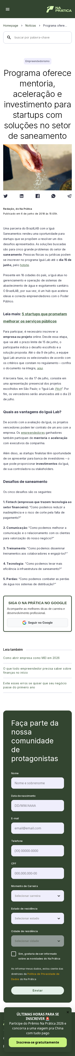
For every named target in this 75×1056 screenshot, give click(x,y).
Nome (15, 773)
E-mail (15, 818)
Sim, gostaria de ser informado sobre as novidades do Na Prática (39, 956)
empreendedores (33, 432)
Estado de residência (24, 908)
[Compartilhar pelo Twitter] (5, 196)
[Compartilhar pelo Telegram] (69, 196)
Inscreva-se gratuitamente (37, 1042)
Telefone (17, 840)
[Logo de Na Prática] (59, 9)
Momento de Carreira (24, 886)
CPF (13, 863)
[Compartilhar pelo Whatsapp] (53, 196)
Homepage (10, 25)
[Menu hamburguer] (7, 9)
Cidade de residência (24, 931)
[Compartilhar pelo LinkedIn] (21, 196)
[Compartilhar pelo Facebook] (37, 196)
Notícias (30, 25)
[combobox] (15, 895)
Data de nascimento (23, 795)
